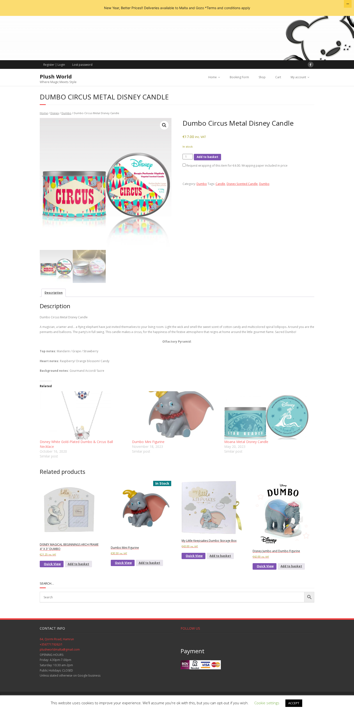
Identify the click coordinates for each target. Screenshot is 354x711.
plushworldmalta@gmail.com (60, 649)
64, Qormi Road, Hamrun (57, 639)
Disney (54, 113)
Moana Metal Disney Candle (246, 441)
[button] (164, 125)
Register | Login (54, 65)
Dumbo (66, 113)
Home (212, 77)
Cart (278, 77)
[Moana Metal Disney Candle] (268, 415)
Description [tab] (54, 293)
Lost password (82, 65)
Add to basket (207, 157)
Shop (262, 77)
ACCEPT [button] (293, 703)
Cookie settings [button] (266, 702)
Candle (220, 184)
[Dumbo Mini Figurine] (175, 415)
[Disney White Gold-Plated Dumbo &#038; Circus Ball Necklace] (83, 415)
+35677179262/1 (51, 644)
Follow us (190, 628)
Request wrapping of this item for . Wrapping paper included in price (237, 165)
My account (298, 77)
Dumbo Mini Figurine (148, 441)
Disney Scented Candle (242, 184)
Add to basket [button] (78, 564)
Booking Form (239, 77)
